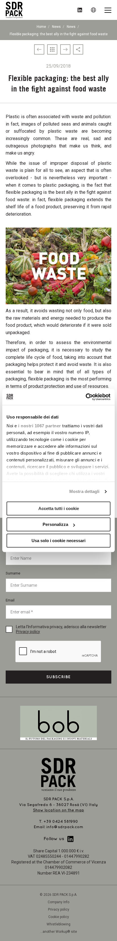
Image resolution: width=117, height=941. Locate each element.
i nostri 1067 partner (39, 425)
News (56, 27)
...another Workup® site (58, 932)
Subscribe (58, 677)
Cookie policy (58, 917)
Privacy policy (28, 631)
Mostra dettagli (84, 491)
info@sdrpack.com (64, 827)
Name (10, 546)
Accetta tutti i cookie (58, 508)
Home (41, 27)
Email (10, 600)
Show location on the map (58, 810)
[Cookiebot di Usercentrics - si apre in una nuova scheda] (85, 397)
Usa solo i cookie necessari (58, 540)
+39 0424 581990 (60, 821)
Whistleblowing (58, 924)
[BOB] (58, 722)
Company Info (58, 902)
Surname (13, 573)
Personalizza (55, 524)
